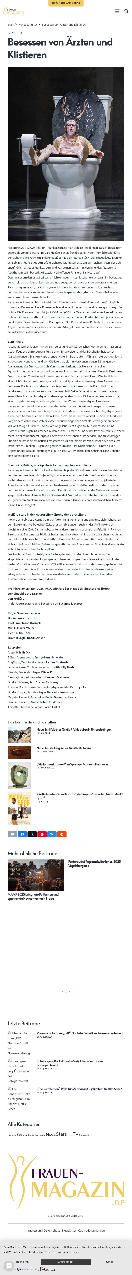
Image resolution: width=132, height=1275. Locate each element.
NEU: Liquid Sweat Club (46, 946)
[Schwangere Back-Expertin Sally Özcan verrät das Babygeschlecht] (19, 1061)
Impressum (35, 1230)
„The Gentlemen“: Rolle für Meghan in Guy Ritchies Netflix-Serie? (79, 1089)
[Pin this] (42, 834)
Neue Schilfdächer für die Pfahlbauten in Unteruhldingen (74, 729)
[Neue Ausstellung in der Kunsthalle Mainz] (19, 748)
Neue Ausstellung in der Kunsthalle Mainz (64, 748)
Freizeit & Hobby (36, 1135)
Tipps (69, 1135)
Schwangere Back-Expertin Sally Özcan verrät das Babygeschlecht (70, 1063)
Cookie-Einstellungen (91, 1230)
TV (76, 1134)
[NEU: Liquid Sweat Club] (60, 861)
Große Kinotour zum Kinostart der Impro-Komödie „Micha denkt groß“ (80, 796)
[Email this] (12, 834)
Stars (61, 1134)
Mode (51, 1134)
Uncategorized (85, 1135)
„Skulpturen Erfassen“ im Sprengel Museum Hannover (72, 764)
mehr (109, 1262)
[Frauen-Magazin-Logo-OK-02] (13, 11)
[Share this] (22, 834)
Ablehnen (22, 1262)
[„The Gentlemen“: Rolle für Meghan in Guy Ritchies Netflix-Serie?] (19, 1089)
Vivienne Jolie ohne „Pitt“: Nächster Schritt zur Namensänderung (79, 1033)
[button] (126, 11)
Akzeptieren (66, 1262)
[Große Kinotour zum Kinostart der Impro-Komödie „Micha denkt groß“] (19, 794)
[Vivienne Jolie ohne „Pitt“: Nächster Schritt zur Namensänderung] (19, 1033)
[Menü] (117, 11)
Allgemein (12, 1135)
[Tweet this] (32, 834)
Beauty (21, 1135)
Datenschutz (52, 1230)
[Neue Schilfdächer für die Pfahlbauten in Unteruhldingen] (19, 729)
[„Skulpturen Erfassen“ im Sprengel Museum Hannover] (19, 764)
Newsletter (69, 1230)
